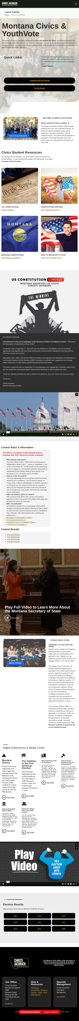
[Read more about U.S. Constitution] (19, 186)
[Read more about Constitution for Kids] (59, 186)
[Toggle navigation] (64, 4)
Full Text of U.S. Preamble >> (17, 524)
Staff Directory (36, 995)
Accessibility (35, 990)
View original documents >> (16, 520)
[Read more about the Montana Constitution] (19, 234)
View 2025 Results (13, 535)
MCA (45, 992)
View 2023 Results (13, 537)
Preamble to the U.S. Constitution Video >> (21, 522)
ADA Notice (35, 988)
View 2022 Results (13, 539)
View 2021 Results (13, 541)
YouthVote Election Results (30, 1012)
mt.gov (40, 992)
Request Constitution (51, 1012)
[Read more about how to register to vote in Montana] (59, 234)
